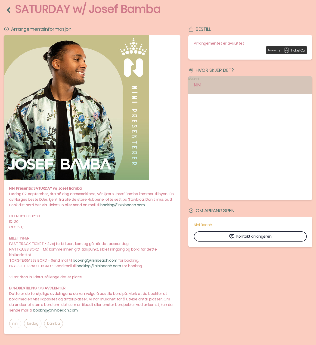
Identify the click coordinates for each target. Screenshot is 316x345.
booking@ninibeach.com (122, 205)
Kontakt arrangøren (254, 236)
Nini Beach (203, 224)
